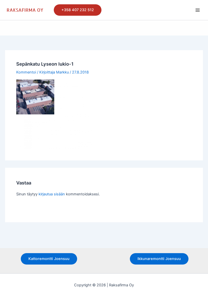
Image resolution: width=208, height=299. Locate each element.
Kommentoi (26, 72)
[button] (77, 10)
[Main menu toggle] (197, 10)
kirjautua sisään (52, 194)
